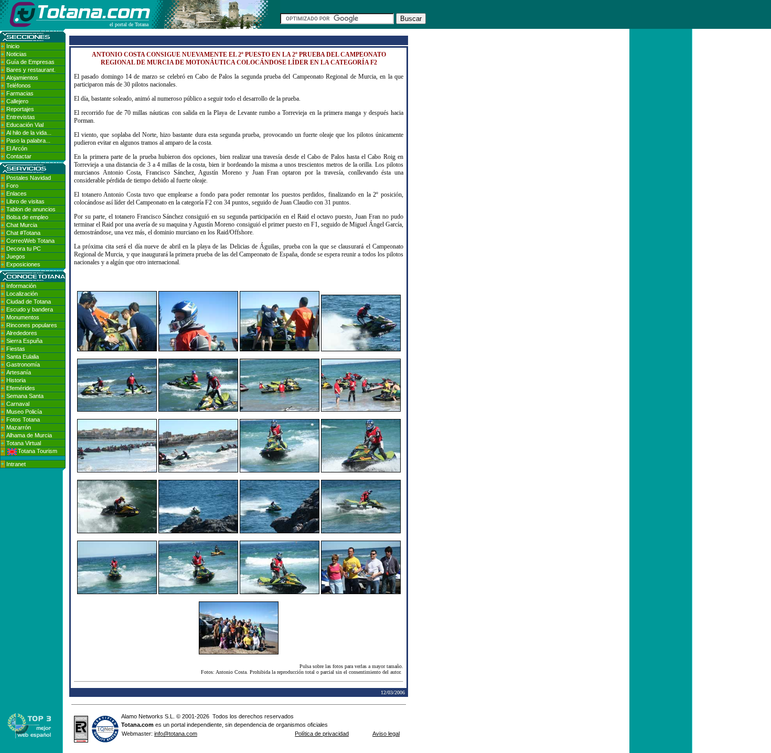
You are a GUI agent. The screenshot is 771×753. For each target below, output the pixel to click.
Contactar (18, 156)
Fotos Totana (23, 419)
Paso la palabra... (28, 140)
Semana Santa (25, 396)
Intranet (16, 464)
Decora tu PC (23, 248)
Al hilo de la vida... (28, 133)
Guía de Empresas (30, 62)
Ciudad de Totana (28, 301)
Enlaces (16, 193)
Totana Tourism (37, 451)
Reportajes (20, 109)
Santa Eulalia (22, 356)
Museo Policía (24, 411)
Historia (16, 380)
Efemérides (20, 388)
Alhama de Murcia (29, 435)
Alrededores (21, 333)
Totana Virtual (23, 443)
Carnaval (17, 404)
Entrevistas (20, 117)
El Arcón (16, 148)
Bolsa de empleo (27, 217)
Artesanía (18, 372)
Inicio (12, 46)
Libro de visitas (25, 201)
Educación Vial (25, 125)
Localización (22, 294)
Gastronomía (23, 364)
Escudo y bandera (29, 309)
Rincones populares (31, 325)
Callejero (17, 101)
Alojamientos (22, 77)
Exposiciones (23, 264)
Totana (130, 725)
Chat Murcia (21, 225)
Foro (12, 185)
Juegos (15, 256)
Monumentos (22, 317)
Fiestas (15, 349)
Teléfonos (18, 85)
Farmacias (20, 93)
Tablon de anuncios (31, 209)
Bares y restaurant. (31, 70)
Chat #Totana (23, 233)
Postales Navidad (28, 178)
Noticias (16, 54)
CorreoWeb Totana (30, 241)
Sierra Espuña (24, 341)
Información (21, 286)
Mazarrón (18, 427)
